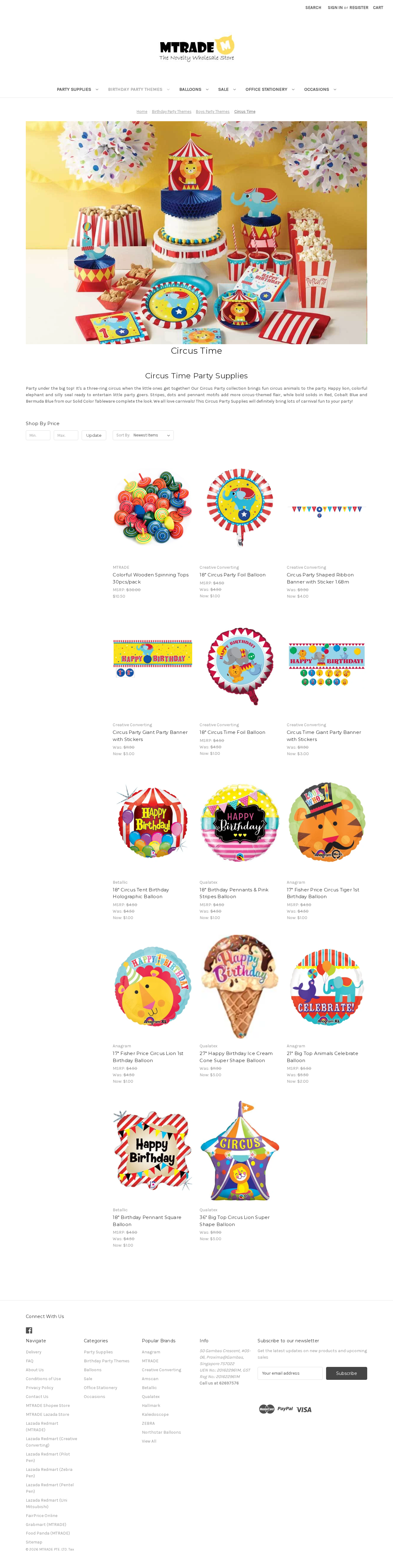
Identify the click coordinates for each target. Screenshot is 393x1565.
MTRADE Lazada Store (47, 1414)
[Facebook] (29, 1330)
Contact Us (37, 1396)
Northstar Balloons (161, 1432)
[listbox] (153, 435)
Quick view (153, 502)
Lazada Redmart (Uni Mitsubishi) (46, 1503)
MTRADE (150, 1361)
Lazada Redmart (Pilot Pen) (48, 1457)
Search (313, 7)
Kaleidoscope (155, 1414)
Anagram (151, 1352)
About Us (35, 1369)
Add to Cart (153, 513)
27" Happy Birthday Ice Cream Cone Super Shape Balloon (236, 1056)
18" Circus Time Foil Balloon (232, 732)
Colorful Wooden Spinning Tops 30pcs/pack (151, 578)
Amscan (150, 1378)
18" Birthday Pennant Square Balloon (147, 1220)
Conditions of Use (43, 1378)
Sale (224, 89)
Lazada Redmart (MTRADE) (42, 1426)
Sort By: (123, 435)
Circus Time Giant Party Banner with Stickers (324, 735)
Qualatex (151, 1396)
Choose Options (240, 513)
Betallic (149, 1387)
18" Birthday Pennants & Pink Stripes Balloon (234, 893)
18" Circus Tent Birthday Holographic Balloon (141, 893)
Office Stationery (267, 89)
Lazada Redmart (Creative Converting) (51, 1442)
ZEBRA (148, 1423)
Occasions (317, 89)
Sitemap (34, 1542)
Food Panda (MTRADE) (48, 1533)
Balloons (191, 89)
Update (94, 435)
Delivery (33, 1352)
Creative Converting (161, 1369)
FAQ (29, 1361)
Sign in (335, 7)
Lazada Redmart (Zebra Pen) (49, 1473)
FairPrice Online (41, 1515)
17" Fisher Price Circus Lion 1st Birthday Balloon (148, 1056)
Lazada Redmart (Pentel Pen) (50, 1488)
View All (149, 1441)
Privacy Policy (39, 1387)
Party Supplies (74, 89)
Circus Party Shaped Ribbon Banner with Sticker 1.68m (320, 578)
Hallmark (151, 1405)
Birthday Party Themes (136, 89)
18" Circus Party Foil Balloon (233, 575)
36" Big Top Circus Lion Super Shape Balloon (235, 1220)
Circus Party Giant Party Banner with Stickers (150, 735)
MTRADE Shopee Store (48, 1405)
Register (358, 7)
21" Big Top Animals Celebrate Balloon (322, 1056)
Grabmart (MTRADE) (46, 1524)
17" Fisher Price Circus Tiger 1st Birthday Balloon (323, 893)
